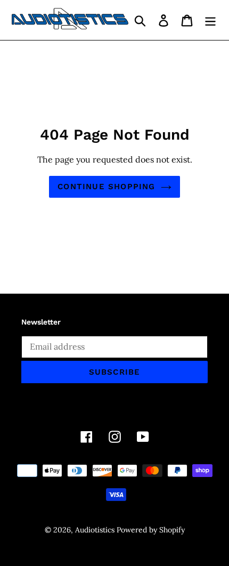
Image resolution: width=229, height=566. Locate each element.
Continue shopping (106, 186)
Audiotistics (94, 530)
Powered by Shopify (151, 530)
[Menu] (210, 20)
